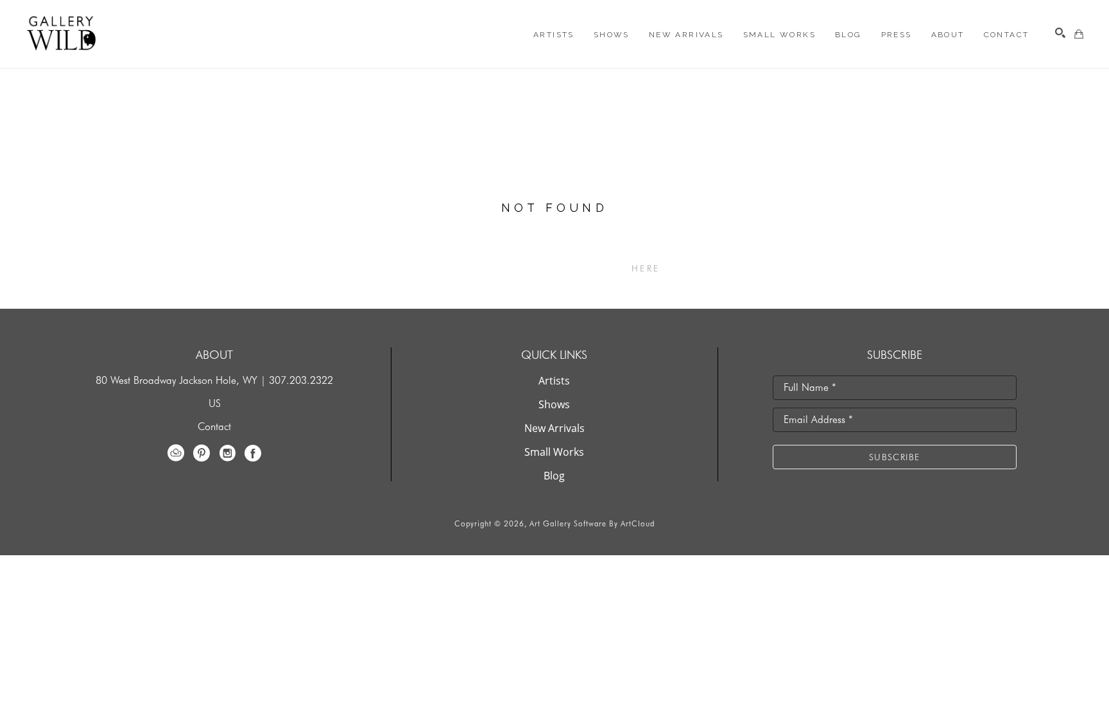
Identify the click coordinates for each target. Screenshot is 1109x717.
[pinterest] (201, 453)
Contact (214, 426)
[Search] (1060, 33)
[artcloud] (176, 453)
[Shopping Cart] (1078, 34)
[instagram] (227, 453)
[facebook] (253, 453)
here (646, 268)
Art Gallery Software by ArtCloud (592, 523)
